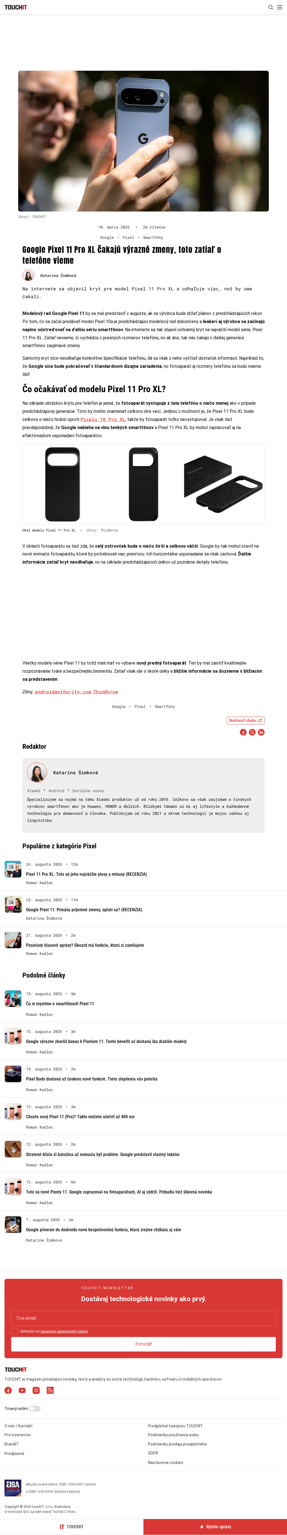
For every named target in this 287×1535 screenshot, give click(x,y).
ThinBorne (105, 691)
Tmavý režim (16, 1408)
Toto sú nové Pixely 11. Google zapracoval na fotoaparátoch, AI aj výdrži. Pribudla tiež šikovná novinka (119, 1192)
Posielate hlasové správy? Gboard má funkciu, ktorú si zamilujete (85, 945)
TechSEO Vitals (64, 1512)
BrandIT (11, 1444)
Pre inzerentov (17, 1435)
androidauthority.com (63, 691)
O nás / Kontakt (18, 1426)
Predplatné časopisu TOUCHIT (175, 1426)
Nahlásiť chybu (242, 720)
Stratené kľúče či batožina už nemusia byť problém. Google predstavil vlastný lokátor (103, 1154)
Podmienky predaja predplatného (177, 1444)
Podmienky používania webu (173, 1435)
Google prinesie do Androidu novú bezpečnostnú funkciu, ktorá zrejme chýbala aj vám (103, 1229)
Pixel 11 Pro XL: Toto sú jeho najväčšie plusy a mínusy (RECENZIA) (86, 874)
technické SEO (18, 1512)
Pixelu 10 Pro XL (102, 419)
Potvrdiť (143, 1344)
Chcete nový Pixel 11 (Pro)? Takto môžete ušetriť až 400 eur (80, 1116)
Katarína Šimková (58, 275)
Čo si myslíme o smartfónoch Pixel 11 (60, 1003)
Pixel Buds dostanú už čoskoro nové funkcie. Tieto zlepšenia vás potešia (92, 1079)
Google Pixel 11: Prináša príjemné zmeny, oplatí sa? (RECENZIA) (84, 909)
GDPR (153, 1453)
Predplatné (14, 1453)
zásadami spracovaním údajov (64, 1331)
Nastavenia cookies (165, 1462)
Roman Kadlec (39, 883)
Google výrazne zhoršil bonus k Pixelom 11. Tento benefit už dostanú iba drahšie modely (106, 1041)
